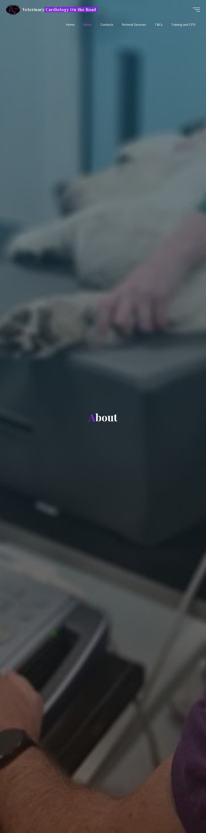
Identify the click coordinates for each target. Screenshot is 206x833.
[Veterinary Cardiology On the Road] (13, 9)
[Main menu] (196, 10)
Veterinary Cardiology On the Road (59, 9)
